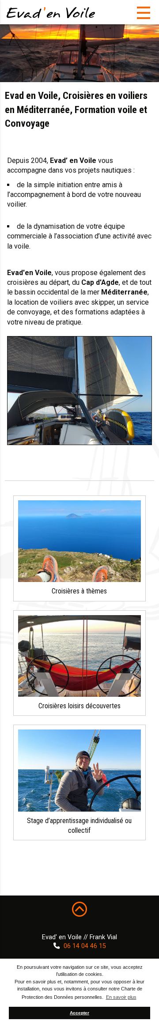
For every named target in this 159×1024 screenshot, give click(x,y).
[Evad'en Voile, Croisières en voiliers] (50, 12)
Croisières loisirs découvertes (79, 706)
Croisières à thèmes (79, 591)
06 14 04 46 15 (85, 946)
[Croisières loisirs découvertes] (79, 656)
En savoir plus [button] (121, 997)
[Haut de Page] (79, 909)
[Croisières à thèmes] (79, 541)
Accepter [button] (79, 1012)
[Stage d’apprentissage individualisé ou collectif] (79, 770)
